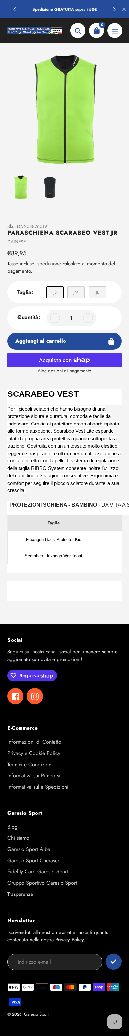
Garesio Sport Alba (28, 849)
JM (76, 292)
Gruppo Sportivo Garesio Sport (42, 883)
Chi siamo (18, 838)
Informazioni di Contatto (34, 742)
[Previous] (15, 9)
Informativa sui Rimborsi (33, 775)
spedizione (50, 263)
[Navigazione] (115, 30)
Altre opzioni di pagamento (64, 370)
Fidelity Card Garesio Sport (37, 871)
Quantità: (28, 317)
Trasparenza (20, 894)
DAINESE (16, 241)
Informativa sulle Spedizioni (37, 787)
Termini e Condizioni (30, 764)
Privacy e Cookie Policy (33, 753)
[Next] (114, 9)
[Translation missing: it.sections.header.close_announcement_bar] (124, 9)
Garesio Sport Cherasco (34, 860)
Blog (12, 827)
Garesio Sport (36, 1014)
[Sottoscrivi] (114, 962)
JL (97, 292)
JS (55, 292)
